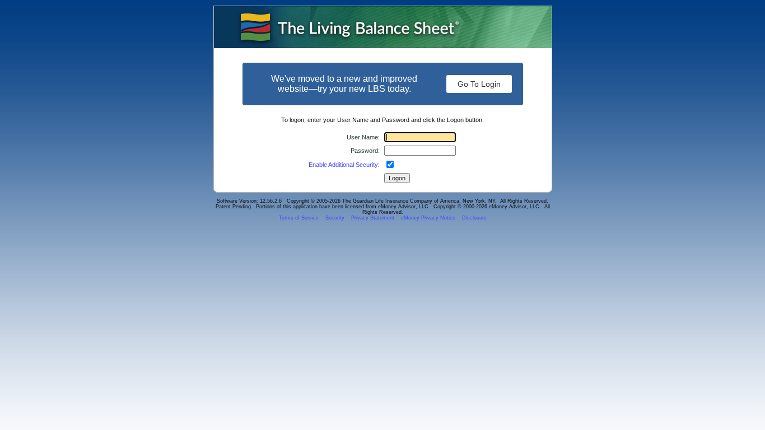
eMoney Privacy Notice (428, 218)
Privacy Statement (372, 218)
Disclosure (474, 218)
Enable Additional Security (343, 164)
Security (334, 218)
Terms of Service (299, 218)
